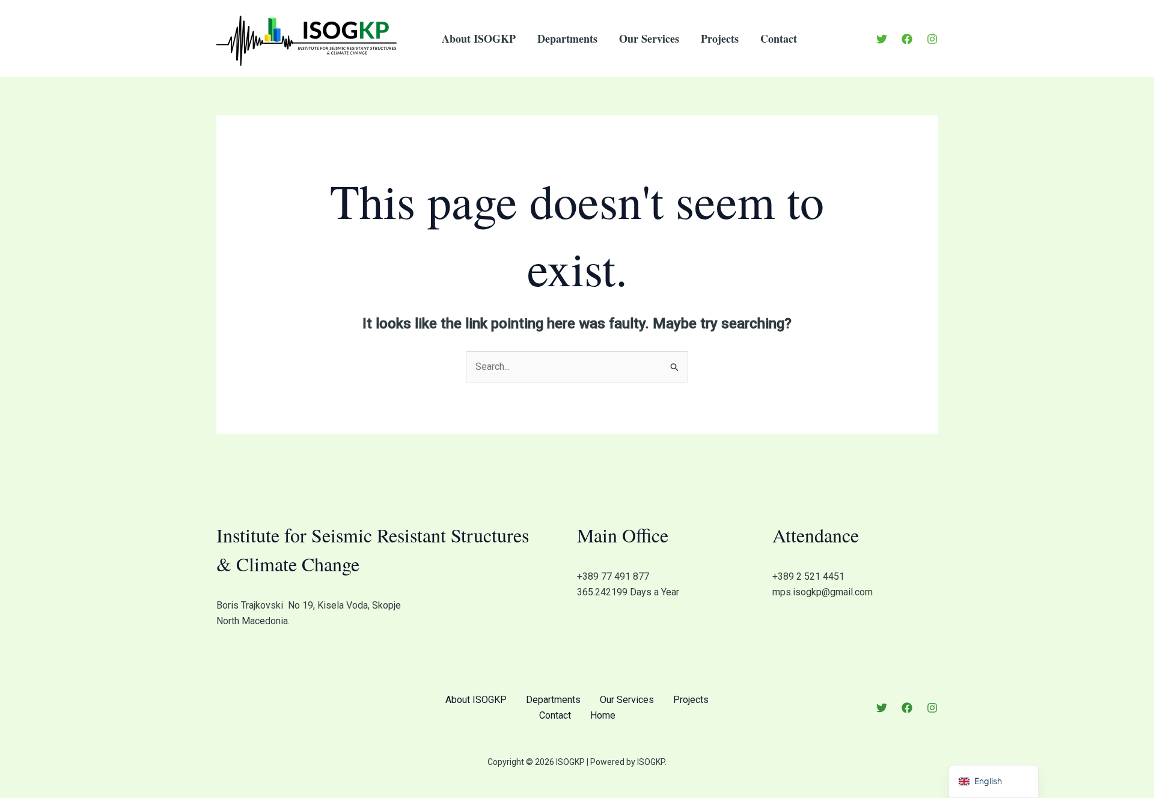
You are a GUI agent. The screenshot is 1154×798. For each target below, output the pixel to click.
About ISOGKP (479, 38)
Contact (778, 38)
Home (602, 715)
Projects (720, 38)
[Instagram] (932, 39)
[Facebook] (907, 39)
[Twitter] (881, 39)
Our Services (649, 38)
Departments (567, 38)
